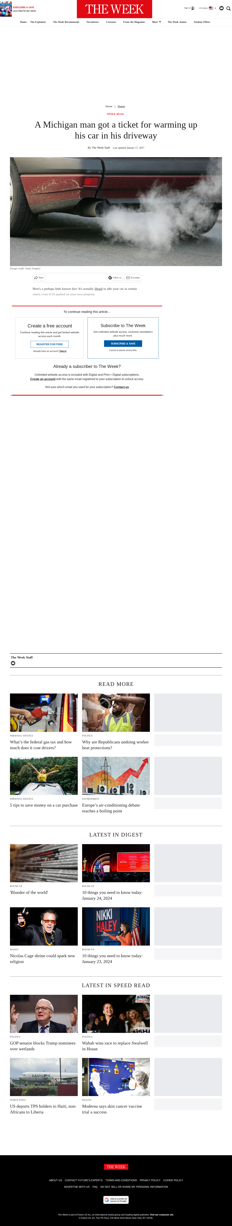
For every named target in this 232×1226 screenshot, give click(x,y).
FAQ (95, 1186)
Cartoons (111, 22)
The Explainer (38, 22)
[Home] (23, 22)
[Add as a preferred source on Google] (116, 1200)
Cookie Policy (173, 1180)
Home (108, 106)
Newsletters (92, 22)
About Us (55, 1180)
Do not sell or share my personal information (134, 1186)
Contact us (121, 387)
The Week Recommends (66, 22)
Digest (121, 106)
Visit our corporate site (161, 1214)
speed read (115, 114)
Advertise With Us (77, 1186)
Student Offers (202, 22)
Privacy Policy (150, 1180)
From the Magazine (134, 22)
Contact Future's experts (84, 1180)
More (155, 22)
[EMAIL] (14, 663)
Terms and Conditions (121, 1180)
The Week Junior (177, 22)
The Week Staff (101, 147)
